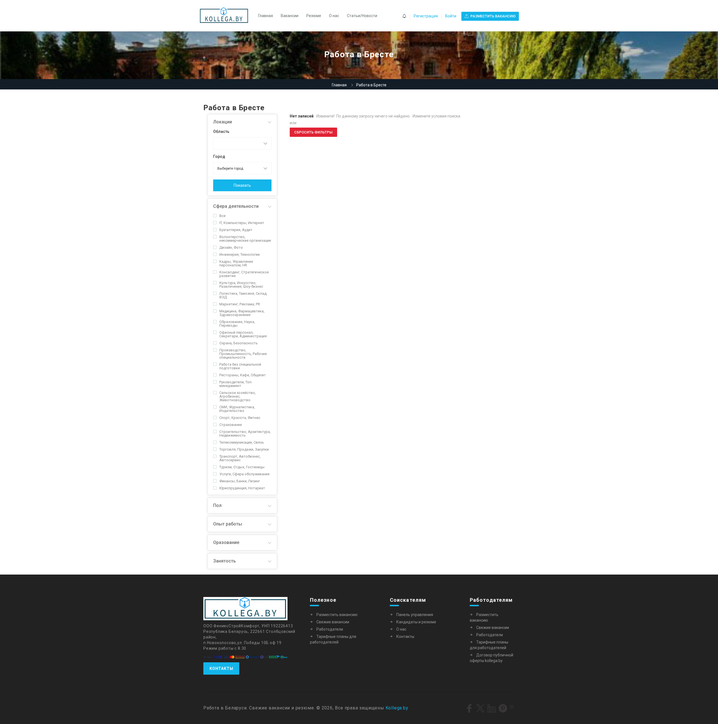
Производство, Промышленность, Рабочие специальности (243, 353)
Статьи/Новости (362, 15)
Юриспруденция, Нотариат (242, 488)
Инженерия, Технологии (239, 254)
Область (221, 131)
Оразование (226, 542)
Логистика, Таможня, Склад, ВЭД (243, 295)
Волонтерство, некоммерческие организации (245, 238)
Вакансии (289, 15)
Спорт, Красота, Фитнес (239, 417)
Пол (217, 505)
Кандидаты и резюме (416, 622)
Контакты (221, 668)
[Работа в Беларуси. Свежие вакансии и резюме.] (226, 15)
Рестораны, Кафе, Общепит (242, 375)
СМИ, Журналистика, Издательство (237, 408)
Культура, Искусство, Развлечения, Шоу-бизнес (241, 284)
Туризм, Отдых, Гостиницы (241, 467)
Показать (242, 185)
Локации (222, 121)
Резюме (313, 15)
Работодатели (329, 629)
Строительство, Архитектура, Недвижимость (245, 433)
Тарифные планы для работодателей (333, 639)
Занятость (224, 561)
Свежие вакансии (332, 622)
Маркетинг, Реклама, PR (239, 304)
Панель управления (414, 614)
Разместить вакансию (337, 614)
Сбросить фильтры (313, 132)
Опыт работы (227, 524)
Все (222, 216)
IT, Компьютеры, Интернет (241, 223)
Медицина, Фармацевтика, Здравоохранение (241, 313)
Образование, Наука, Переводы (237, 323)
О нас (334, 15)
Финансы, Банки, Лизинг (239, 481)
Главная (265, 15)
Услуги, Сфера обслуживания (244, 474)
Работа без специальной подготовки (240, 366)
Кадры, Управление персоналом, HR (236, 263)
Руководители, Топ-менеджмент (235, 384)
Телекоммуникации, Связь (241, 442)
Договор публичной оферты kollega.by (491, 658)
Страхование (230, 424)
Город (219, 156)
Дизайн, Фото (231, 247)
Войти (450, 16)
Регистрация (426, 16)
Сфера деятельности (236, 206)
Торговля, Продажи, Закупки (244, 449)
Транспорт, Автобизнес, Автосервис (240, 458)
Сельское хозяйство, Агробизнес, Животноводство (237, 396)
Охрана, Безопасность (238, 343)
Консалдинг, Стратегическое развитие (244, 274)
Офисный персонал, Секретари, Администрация (243, 334)
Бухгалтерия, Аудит (235, 230)
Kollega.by (397, 708)
